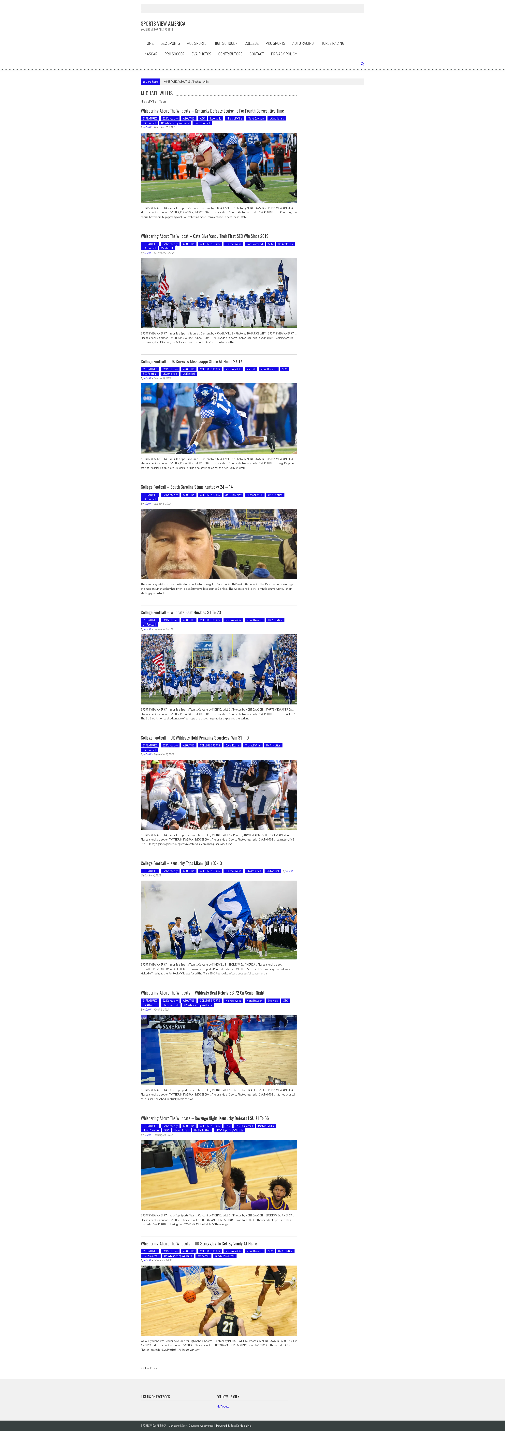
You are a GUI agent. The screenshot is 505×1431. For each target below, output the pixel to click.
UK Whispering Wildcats (175, 123)
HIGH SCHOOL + (226, 43)
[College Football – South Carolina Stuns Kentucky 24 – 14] (219, 544)
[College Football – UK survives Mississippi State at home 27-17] (219, 418)
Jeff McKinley (233, 495)
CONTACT (257, 53)
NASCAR (150, 53)
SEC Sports (170, 43)
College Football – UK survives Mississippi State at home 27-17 (191, 361)
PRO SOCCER (174, 53)
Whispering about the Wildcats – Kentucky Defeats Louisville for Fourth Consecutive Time (212, 110)
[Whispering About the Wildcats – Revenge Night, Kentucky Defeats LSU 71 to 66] (219, 1175)
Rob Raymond (255, 244)
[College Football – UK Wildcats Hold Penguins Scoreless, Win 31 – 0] (219, 795)
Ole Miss (273, 1000)
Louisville (215, 118)
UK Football (149, 123)
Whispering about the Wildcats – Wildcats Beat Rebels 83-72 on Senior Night (203, 992)
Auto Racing (303, 43)
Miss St (251, 369)
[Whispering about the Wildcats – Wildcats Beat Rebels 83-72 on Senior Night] (219, 1050)
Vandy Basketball (225, 1256)
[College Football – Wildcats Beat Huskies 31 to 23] (219, 669)
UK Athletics (276, 118)
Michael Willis (234, 118)
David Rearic (232, 745)
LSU (227, 1126)
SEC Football (150, 373)
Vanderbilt (167, 248)
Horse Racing (332, 43)
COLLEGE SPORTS (210, 244)
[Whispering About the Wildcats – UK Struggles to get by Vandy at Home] (219, 1301)
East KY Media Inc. (241, 1425)
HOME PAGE (170, 81)
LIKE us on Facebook (155, 1396)
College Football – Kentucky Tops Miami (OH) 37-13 (181, 863)
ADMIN (147, 127)
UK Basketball (171, 1005)
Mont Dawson (256, 118)
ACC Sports (197, 43)
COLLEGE (252, 43)
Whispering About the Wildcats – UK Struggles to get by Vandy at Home (199, 1243)
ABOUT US (185, 81)
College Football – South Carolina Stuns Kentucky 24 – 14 (187, 487)
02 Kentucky (170, 118)
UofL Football (202, 123)
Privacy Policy (284, 53)
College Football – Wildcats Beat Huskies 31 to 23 (181, 612)
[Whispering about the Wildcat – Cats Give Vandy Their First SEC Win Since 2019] (219, 293)
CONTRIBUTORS (230, 53)
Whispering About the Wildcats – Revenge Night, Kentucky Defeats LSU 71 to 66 (205, 1118)
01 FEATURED (150, 118)
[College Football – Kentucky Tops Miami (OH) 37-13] (219, 920)
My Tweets (223, 1406)
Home (149, 43)
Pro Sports (275, 43)
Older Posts (150, 1368)
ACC (202, 118)
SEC (270, 244)
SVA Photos (201, 53)
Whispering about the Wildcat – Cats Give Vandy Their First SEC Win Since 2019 (204, 236)
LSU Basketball (244, 1126)
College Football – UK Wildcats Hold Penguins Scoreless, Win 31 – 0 (195, 737)
